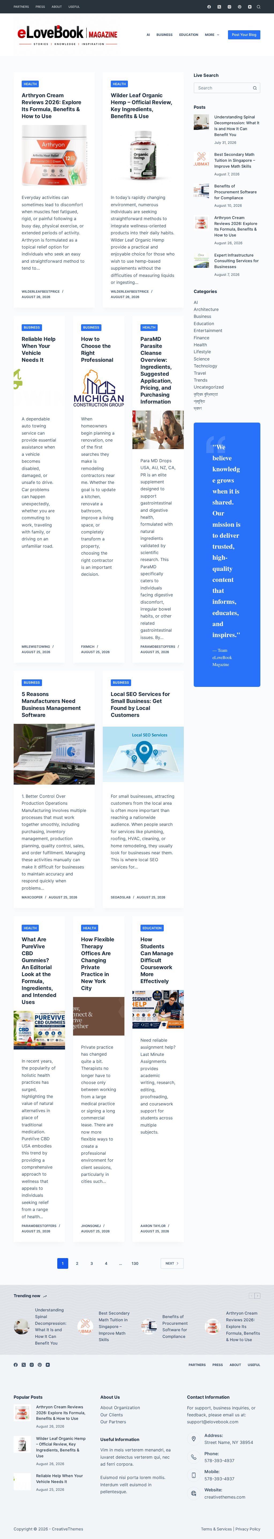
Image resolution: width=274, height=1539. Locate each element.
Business (165, 35)
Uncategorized (209, 387)
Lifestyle (202, 351)
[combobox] (222, 87)
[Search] (258, 7)
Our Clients (111, 1414)
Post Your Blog (244, 34)
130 (135, 1263)
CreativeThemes (67, 1529)
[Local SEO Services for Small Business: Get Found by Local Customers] (143, 754)
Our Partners (113, 1421)
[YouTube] (250, 7)
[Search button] (255, 88)
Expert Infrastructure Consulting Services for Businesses (236, 261)
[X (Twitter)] (219, 7)
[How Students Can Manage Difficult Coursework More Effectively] (158, 1009)
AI (148, 35)
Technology (205, 365)
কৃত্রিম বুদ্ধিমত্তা (206, 394)
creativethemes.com (224, 1497)
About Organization (120, 1407)
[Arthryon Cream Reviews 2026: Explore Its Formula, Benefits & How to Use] (54, 155)
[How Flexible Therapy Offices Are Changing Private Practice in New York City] (98, 1016)
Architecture (206, 309)
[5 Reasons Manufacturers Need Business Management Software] (54, 754)
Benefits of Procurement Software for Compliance (235, 192)
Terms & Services (216, 1529)
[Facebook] (209, 7)
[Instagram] (229, 7)
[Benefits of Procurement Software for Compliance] (201, 191)
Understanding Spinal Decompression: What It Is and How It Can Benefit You (50, 1326)
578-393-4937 (219, 1460)
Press (40, 7)
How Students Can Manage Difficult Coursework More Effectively (156, 960)
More (209, 35)
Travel (200, 373)
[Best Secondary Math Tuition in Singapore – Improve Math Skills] (201, 159)
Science (202, 359)
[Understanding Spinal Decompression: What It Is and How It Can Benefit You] (201, 122)
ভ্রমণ (197, 408)
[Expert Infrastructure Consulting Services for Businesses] (201, 260)
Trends (200, 380)
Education (188, 35)
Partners (21, 7)
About (57, 7)
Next (170, 1263)
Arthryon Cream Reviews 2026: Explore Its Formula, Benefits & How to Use (243, 1326)
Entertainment (208, 330)
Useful (74, 7)
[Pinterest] (239, 7)
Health (30, 84)
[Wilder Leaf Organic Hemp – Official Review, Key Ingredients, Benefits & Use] (143, 155)
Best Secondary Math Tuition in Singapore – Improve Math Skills (234, 160)
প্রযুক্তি (199, 401)
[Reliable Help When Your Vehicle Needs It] (39, 388)
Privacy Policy (247, 1529)
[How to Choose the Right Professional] (98, 388)
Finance (201, 337)
